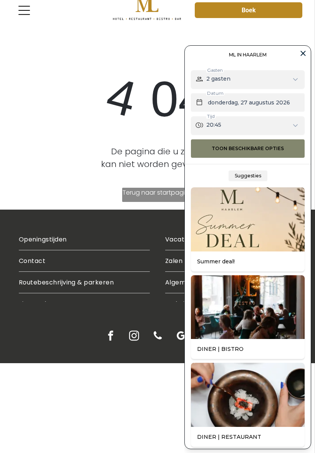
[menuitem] (84, 239)
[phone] (158, 337)
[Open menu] (24, 10)
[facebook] (111, 337)
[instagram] (134, 337)
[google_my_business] (181, 337)
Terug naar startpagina (158, 192)
